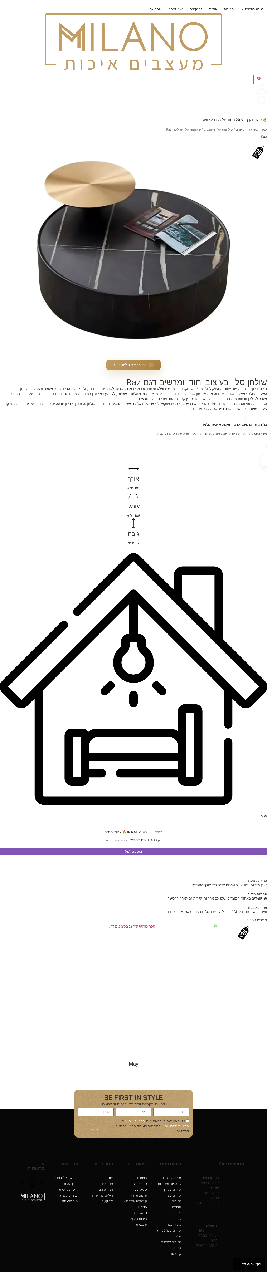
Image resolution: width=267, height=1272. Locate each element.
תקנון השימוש (134, 1121)
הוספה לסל (133, 852)
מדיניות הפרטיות (176, 1126)
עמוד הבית (260, 129)
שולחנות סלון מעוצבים (218, 129)
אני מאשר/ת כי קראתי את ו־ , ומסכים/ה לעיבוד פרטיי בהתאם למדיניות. (152, 1126)
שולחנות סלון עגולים (187, 129)
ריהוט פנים (243, 129)
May (133, 1064)
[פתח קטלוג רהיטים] (242, 9)
